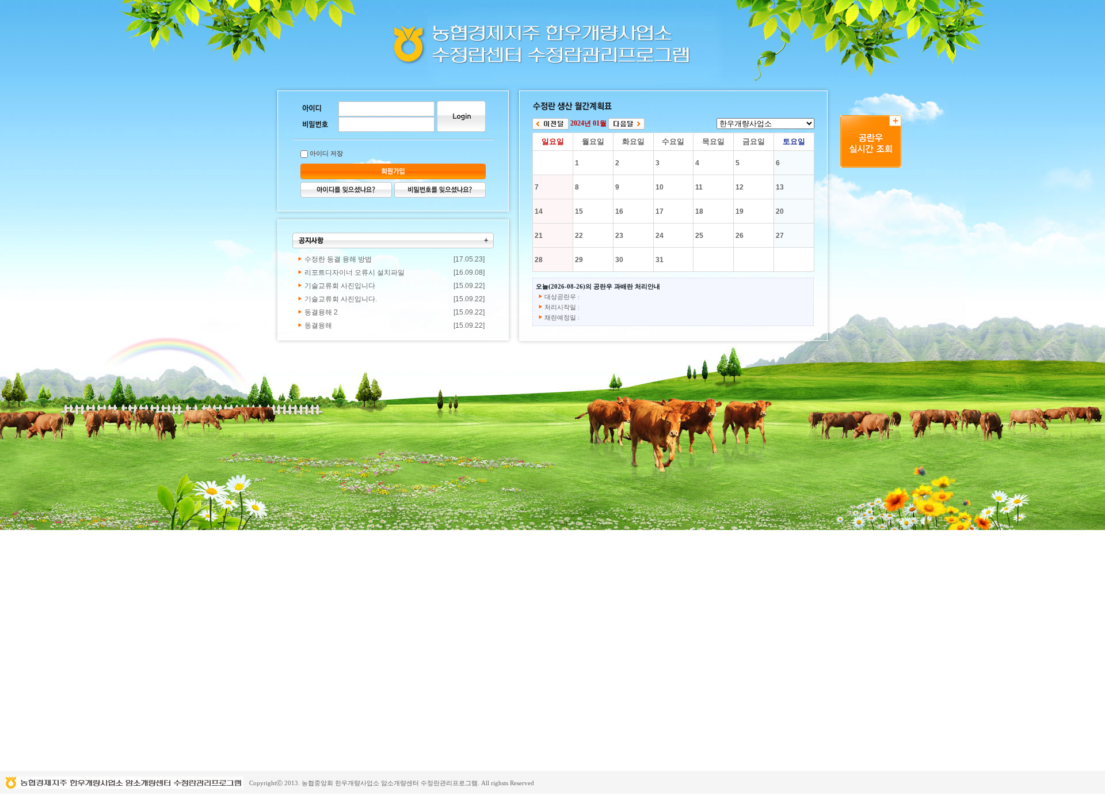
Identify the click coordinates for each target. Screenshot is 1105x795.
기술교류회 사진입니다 (339, 286)
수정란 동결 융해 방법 (338, 259)
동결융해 (318, 325)
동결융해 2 (321, 312)
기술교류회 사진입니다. (340, 299)
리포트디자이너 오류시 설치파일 (354, 272)
